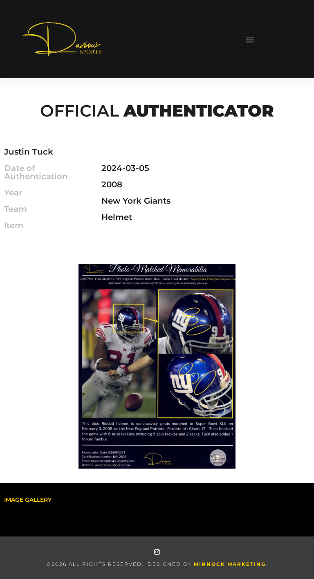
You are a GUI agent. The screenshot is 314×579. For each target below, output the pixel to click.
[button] (249, 39)
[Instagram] (157, 552)
